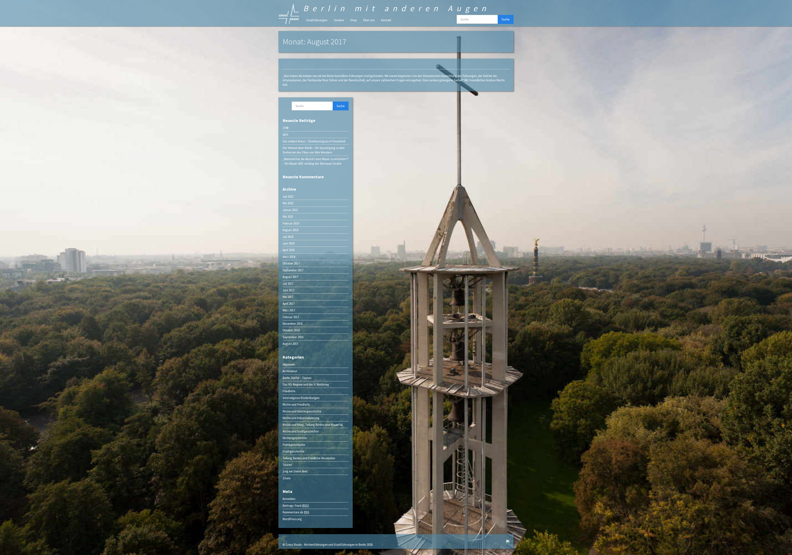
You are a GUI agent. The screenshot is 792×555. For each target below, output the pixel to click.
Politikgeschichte (294, 445)
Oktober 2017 (291, 263)
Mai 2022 (288, 203)
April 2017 (289, 304)
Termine (339, 20)
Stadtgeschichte (293, 451)
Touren (287, 465)
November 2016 (292, 324)
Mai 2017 (288, 297)
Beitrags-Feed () (296, 506)
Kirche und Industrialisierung (301, 418)
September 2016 (293, 337)
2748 (285, 128)
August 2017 (290, 277)
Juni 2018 (288, 243)
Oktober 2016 (291, 330)
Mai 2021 (288, 216)
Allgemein (289, 364)
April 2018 (289, 250)
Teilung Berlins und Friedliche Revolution (309, 458)
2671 (285, 135)
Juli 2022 (288, 196)
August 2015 (290, 344)
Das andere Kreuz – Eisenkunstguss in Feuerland (314, 141)
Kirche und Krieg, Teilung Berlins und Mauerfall (313, 425)
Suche (506, 19)
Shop (353, 20)
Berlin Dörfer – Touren (297, 378)
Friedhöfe (289, 391)
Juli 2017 (288, 284)
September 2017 (293, 270)
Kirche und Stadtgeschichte (301, 431)
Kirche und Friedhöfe (296, 404)
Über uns (369, 20)
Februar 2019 (291, 223)
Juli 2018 (288, 237)
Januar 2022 (290, 210)
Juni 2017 (288, 290)
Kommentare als (296, 512)
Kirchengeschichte (295, 438)
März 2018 (289, 257)
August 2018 (290, 230)
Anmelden (289, 499)
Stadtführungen (316, 20)
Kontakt (386, 20)
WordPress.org (292, 519)
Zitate (287, 478)
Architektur (290, 371)
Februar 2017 (291, 317)
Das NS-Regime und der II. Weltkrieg (306, 384)
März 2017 (289, 310)
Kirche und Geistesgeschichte (302, 411)
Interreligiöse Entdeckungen (301, 398)
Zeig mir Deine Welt (295, 471)
